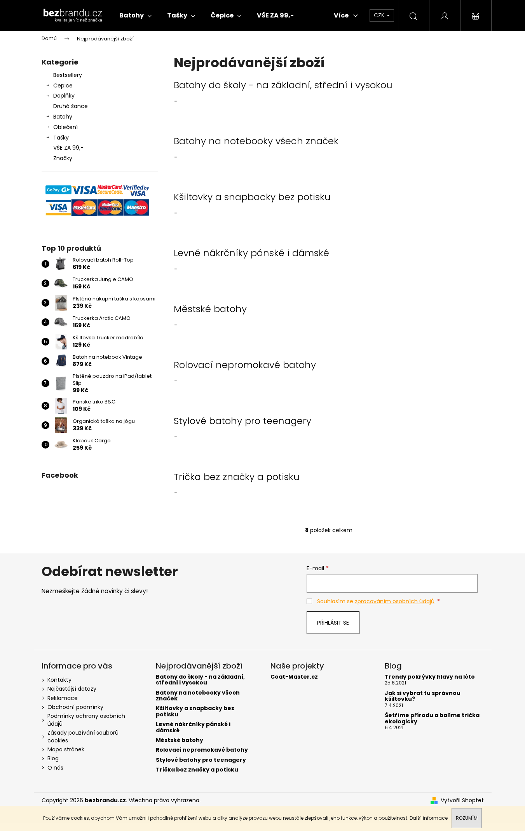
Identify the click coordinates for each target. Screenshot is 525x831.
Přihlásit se (333, 623)
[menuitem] (135, 15)
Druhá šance (70, 106)
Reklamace (62, 698)
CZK (380, 15)
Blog (53, 758)
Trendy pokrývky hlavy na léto (430, 677)
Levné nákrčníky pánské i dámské (251, 253)
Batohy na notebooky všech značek (256, 141)
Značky (62, 158)
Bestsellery (67, 75)
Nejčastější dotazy (71, 689)
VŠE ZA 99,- (68, 148)
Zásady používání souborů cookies (83, 736)
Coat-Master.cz (294, 677)
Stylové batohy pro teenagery (242, 421)
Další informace (429, 818)
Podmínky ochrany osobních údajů (86, 719)
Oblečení (65, 127)
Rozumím (467, 818)
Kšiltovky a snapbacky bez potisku (252, 197)
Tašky (61, 137)
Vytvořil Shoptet (462, 800)
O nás (55, 768)
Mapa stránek (65, 749)
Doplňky (64, 96)
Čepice (63, 85)
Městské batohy (210, 309)
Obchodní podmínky (75, 707)
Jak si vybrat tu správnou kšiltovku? (422, 696)
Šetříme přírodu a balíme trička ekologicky (432, 718)
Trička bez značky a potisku (237, 477)
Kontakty (59, 680)
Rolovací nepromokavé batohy (245, 365)
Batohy (62, 116)
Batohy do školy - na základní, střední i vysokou (283, 85)
